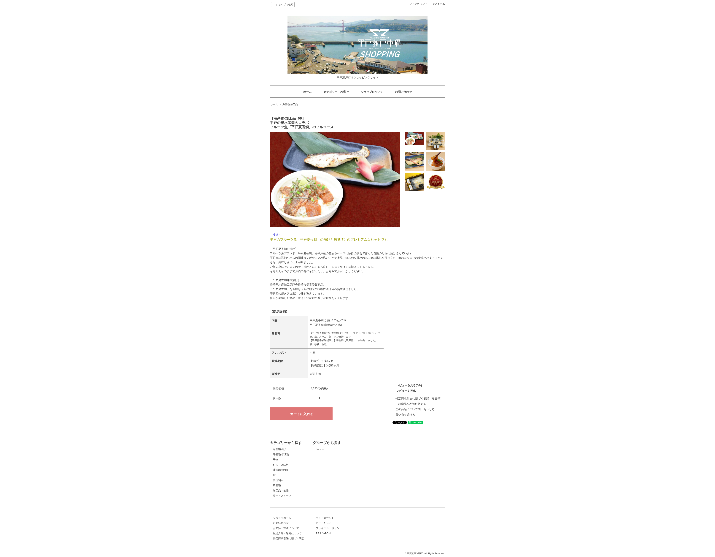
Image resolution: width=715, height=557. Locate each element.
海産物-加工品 (290, 104)
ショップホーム (282, 517)
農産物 (277, 485)
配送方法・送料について (287, 533)
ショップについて (372, 91)
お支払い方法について (286, 528)
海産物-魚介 (280, 449)
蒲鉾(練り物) (280, 469)
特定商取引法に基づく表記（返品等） (419, 398)
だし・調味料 (281, 464)
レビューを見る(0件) (409, 385)
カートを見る (323, 522)
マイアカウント (418, 3)
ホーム (307, 91)
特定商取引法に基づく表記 (288, 538)
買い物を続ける (405, 414)
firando (320, 449)
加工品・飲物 (281, 490)
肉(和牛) (278, 480)
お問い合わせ (403, 91)
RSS (318, 533)
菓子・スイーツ (282, 495)
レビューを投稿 (406, 390)
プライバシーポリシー (329, 528)
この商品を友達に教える (410, 403)
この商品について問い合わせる (415, 409)
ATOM (327, 533)
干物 (275, 459)
